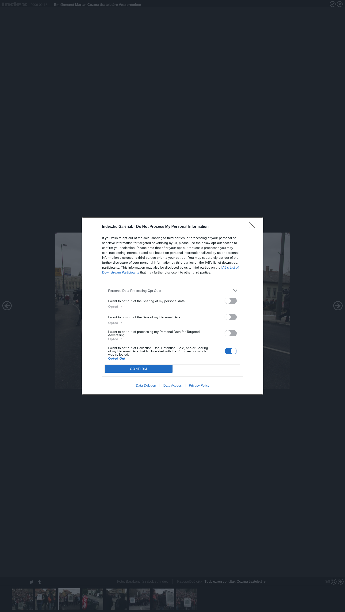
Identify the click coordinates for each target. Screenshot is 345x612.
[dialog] (172, 306)
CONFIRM (138, 369)
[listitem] (172, 290)
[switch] (231, 301)
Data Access (172, 385)
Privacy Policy (199, 385)
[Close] (253, 226)
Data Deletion (146, 385)
